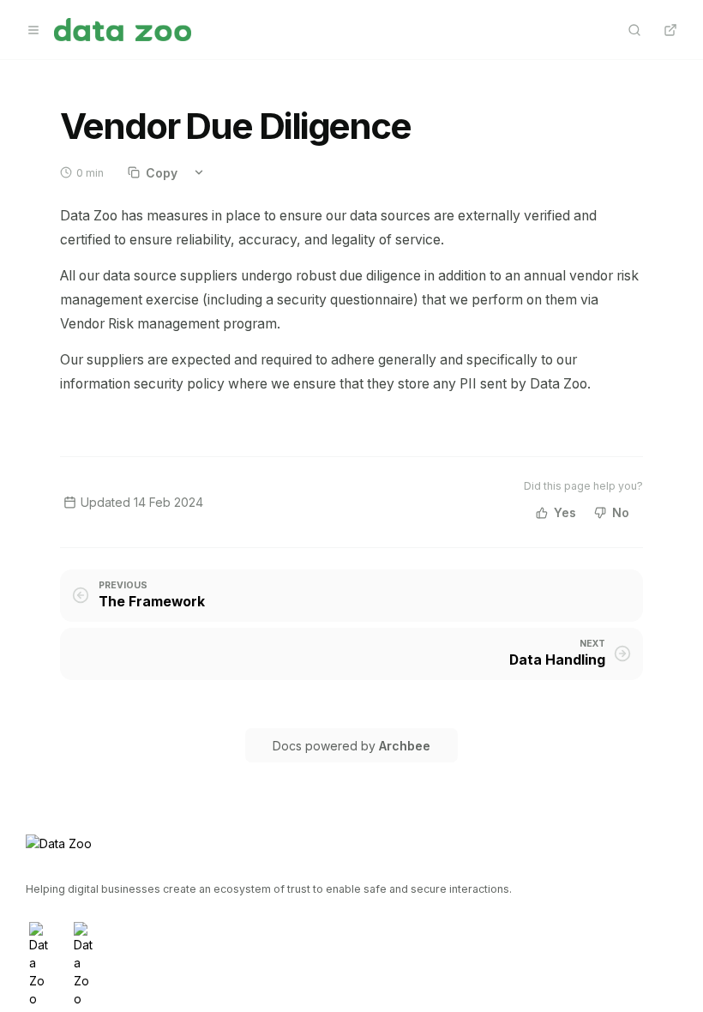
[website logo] (122, 30)
